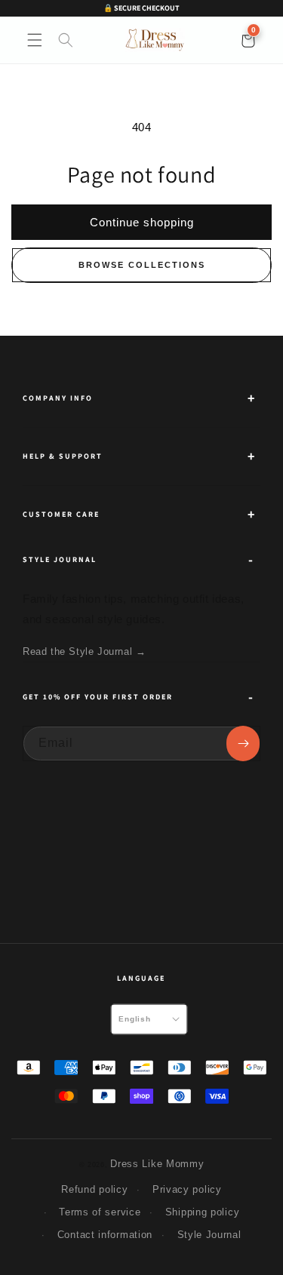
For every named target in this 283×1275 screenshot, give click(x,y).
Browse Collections (141, 264)
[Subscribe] (243, 743)
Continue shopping (142, 222)
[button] (34, 40)
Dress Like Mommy (157, 1163)
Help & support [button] (63, 456)
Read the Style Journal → (84, 651)
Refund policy (94, 1189)
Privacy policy (187, 1189)
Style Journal (209, 1234)
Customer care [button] (61, 514)
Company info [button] (58, 398)
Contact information (104, 1234)
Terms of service (99, 1212)
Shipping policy (202, 1212)
